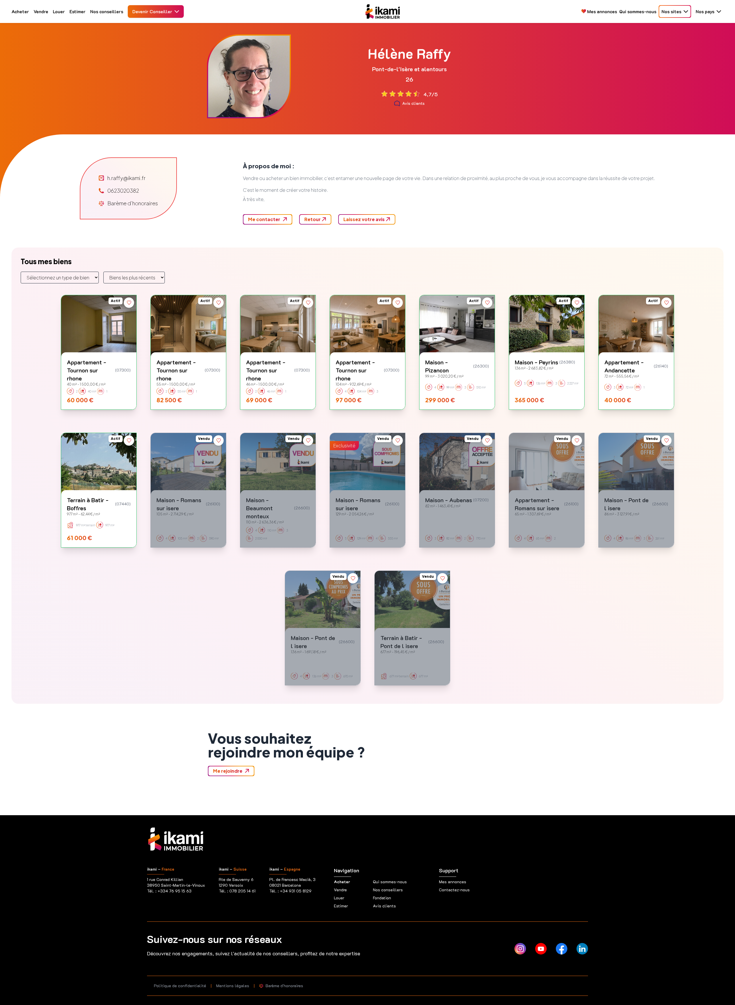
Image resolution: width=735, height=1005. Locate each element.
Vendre (41, 11)
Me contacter (264, 219)
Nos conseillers (106, 11)
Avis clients (413, 103)
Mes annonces (601, 11)
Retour (313, 219)
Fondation (382, 897)
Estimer (77, 11)
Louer (59, 11)
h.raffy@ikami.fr (126, 178)
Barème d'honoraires (132, 203)
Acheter (20, 11)
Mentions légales (232, 985)
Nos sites (671, 11)
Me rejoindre (227, 771)
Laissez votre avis (364, 219)
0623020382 (123, 190)
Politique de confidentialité (180, 985)
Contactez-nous (454, 889)
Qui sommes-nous (637, 11)
